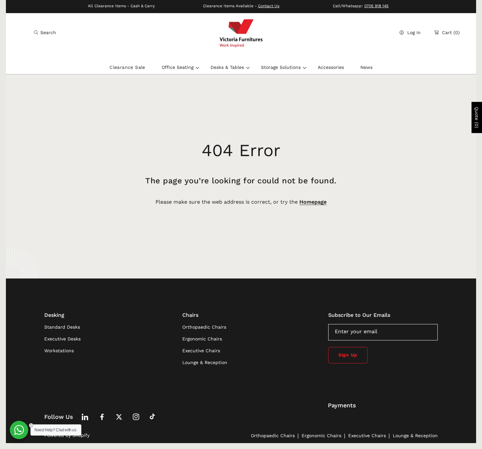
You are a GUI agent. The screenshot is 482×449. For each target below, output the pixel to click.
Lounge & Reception (415, 435)
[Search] (38, 32)
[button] (45, 32)
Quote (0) (476, 117)
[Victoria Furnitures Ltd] (241, 32)
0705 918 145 (376, 6)
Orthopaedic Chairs (273, 435)
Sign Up (347, 354)
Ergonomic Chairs (321, 435)
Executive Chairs (367, 435)
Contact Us (268, 6)
